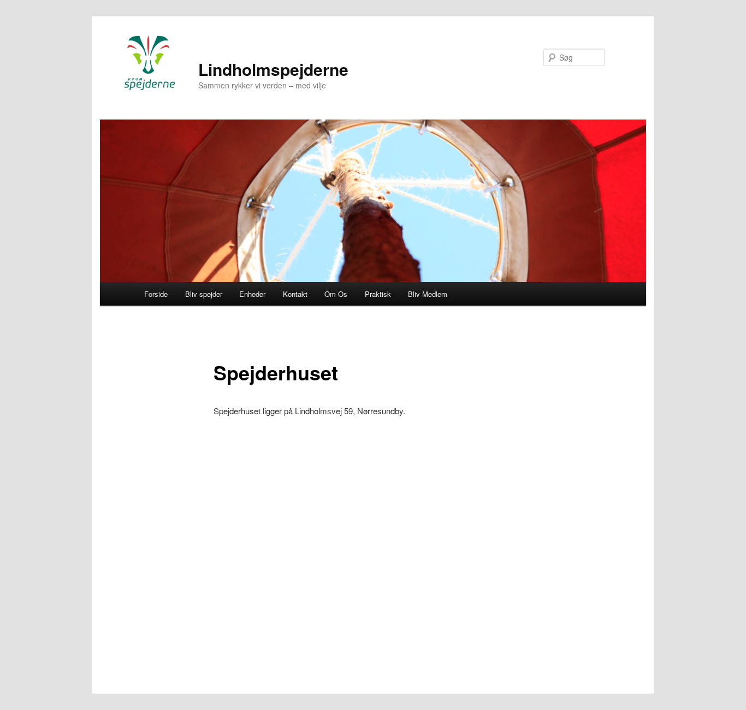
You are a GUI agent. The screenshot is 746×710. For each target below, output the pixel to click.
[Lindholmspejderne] (149, 62)
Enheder (252, 294)
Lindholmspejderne (273, 69)
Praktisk (378, 294)
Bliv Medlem (427, 294)
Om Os (335, 294)
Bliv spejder (203, 294)
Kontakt (295, 294)
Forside (156, 294)
